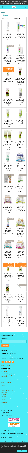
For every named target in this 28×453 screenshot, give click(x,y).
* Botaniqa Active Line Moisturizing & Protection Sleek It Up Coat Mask (20, 58)
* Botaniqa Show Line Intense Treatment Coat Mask (20, 209)
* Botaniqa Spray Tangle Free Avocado (20, 275)
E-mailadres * (4, 338)
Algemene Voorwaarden (7, 390)
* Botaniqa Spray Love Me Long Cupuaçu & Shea (8, 276)
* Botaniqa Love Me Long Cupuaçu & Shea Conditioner (8, 123)
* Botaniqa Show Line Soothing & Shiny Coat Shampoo (7, 254)
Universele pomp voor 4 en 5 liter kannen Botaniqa (20, 297)
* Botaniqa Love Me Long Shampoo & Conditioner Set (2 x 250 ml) (8, 144)
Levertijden (4, 371)
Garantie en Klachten (6, 365)
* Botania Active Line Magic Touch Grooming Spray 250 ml (8, 320)
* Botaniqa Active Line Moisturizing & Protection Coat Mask (20, 36)
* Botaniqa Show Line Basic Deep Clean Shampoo (8, 166)
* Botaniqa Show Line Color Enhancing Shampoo (20, 166)
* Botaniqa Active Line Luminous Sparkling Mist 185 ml (7, 36)
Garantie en (4, 382)
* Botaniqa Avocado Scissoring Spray (8, 79)
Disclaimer (3, 394)
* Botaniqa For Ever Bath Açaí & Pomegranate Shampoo (8, 101)
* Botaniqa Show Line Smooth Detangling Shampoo (20, 231)
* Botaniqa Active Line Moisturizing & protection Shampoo (7, 58)
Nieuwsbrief (4, 402)
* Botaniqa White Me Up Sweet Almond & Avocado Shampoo (8, 298)
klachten (9, 382)
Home (3, 12)
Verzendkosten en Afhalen (7, 373)
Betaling (3, 385)
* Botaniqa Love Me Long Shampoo (20, 122)
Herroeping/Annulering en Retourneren (10, 375)
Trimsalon (3, 399)
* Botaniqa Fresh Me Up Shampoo (20, 100)
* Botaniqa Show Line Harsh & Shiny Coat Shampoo (8, 208)
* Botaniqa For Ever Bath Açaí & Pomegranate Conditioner (20, 80)
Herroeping (4, 376)
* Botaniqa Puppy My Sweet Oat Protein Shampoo (20, 144)
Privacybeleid (4, 392)
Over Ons (3, 396)
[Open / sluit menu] (2, 7)
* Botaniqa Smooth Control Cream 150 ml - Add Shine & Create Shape (20, 320)
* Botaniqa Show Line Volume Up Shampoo (20, 253)
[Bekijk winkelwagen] (25, 7)
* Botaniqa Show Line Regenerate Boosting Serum (8, 231)
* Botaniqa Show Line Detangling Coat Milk (20, 187)
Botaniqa (8, 12)
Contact (3, 398)
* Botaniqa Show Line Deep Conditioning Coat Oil (8, 187)
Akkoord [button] (22, 450)
